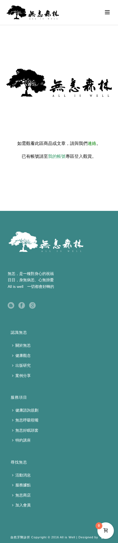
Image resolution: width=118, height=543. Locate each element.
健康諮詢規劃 (26, 410)
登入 (78, 156)
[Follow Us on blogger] (11, 305)
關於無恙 (23, 345)
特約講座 (23, 440)
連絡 (92, 143)
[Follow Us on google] (32, 305)
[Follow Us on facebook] (21, 305)
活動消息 (23, 475)
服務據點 (23, 485)
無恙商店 (23, 495)
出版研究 (23, 365)
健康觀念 (23, 355)
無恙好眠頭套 (26, 430)
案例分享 (23, 375)
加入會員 (23, 505)
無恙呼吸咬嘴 (26, 420)
